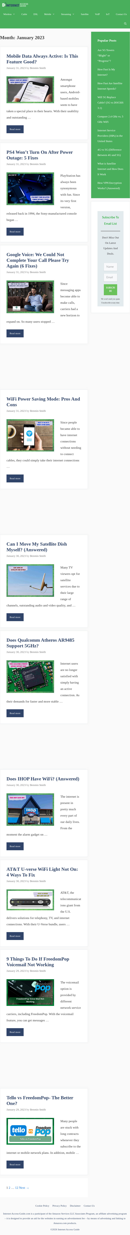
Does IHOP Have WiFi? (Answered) (42, 778)
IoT (108, 14)
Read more (17, 130)
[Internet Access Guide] (16, 4)
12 (16, 1187)
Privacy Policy (59, 1206)
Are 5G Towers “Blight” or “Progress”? (106, 55)
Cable (24, 14)
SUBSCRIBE (110, 289)
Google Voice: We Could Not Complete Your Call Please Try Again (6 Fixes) (37, 260)
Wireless (7, 14)
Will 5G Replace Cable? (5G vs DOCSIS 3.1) (110, 103)
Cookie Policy (42, 1206)
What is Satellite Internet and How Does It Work (110, 169)
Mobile (47, 14)
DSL (35, 14)
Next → (24, 1187)
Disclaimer (75, 1206)
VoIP (97, 14)
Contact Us (121, 14)
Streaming (66, 14)
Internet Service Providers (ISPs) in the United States (110, 136)
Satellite (85, 14)
